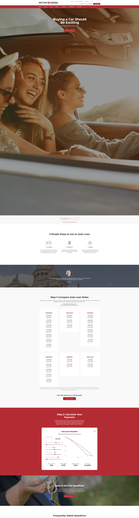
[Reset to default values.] (94, 431)
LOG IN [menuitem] (96, 3)
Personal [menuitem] (82, 3)
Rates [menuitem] (51, 6)
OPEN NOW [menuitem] (71, 6)
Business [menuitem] (89, 3)
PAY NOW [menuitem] (79, 6)
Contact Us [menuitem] (87, 1)
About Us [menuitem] (72, 1)
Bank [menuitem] (40, 6)
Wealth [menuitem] (57, 6)
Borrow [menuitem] (45, 6)
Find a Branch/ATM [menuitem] (79, 1)
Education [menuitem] (63, 6)
